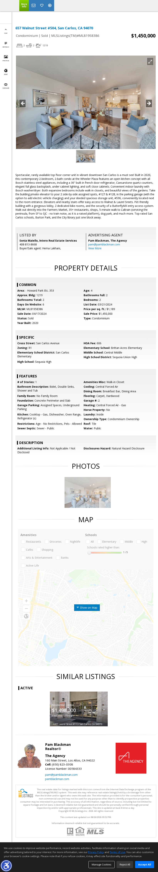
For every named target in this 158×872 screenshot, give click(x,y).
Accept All (144, 864)
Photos (6, 60)
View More (95, 248)
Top (5, 33)
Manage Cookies (101, 864)
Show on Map (88, 607)
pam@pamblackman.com (104, 244)
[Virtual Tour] (50, 5)
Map (6, 74)
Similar (6, 88)
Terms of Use (117, 852)
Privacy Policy (96, 852)
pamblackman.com (57, 779)
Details (6, 47)
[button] (6, 865)
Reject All (125, 864)
